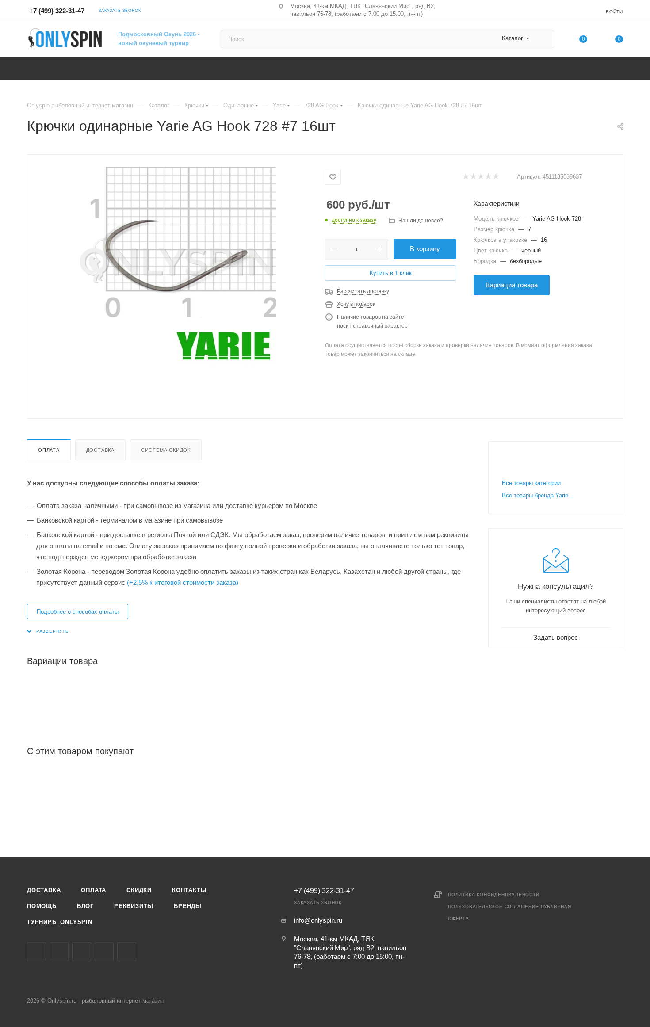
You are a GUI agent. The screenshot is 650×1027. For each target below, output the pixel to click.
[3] (480, 177)
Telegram (81, 951)
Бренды (188, 906)
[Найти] (543, 39)
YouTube (104, 951)
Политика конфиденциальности (493, 894)
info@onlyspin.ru (318, 920)
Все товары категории (531, 483)
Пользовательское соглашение (493, 906)
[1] (465, 177)
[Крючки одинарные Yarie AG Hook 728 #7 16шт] (176, 266)
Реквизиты (133, 906)
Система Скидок (166, 450)
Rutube (126, 951)
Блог (85, 906)
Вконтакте (36, 951)
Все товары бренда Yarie (535, 495)
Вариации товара (512, 285)
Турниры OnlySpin (59, 922)
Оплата (49, 450)
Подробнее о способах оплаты (78, 611)
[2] (473, 177)
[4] (488, 177)
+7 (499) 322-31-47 (56, 11)
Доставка (100, 450)
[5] (495, 177)
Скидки (139, 890)
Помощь (42, 906)
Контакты (189, 890)
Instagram (59, 951)
